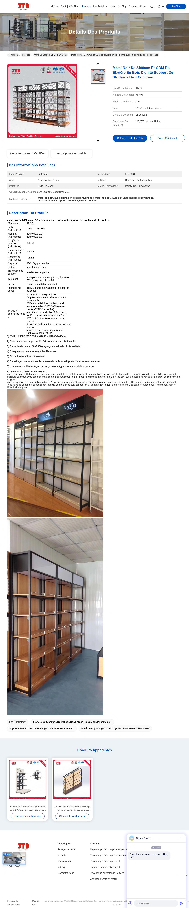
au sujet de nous (70, 6)
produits (86, 6)
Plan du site (35, 903)
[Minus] (181, 838)
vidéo (113, 6)
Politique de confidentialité (13, 903)
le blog (122, 6)
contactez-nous (137, 6)
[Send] (181, 903)
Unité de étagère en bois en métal (50, 55)
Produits (26, 55)
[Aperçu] (23, 850)
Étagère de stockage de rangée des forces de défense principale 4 (71, 722)
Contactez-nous (66, 873)
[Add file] (130, 903)
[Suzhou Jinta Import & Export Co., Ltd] (23, 6)
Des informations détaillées (27, 153)
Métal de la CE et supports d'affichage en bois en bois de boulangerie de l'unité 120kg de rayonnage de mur (72, 808)
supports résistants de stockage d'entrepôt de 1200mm (41, 728)
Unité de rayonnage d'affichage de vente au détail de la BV (115, 728)
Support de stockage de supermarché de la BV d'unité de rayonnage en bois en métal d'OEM (27, 808)
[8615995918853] (9, 865)
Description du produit (71, 153)
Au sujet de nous (66, 849)
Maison (54, 6)
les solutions (100, 6)
